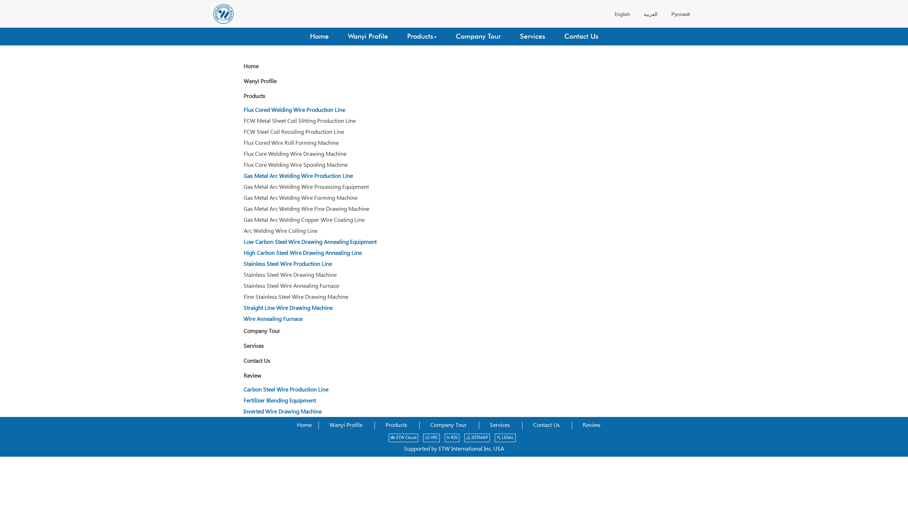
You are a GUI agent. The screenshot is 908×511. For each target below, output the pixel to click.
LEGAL (507, 437)
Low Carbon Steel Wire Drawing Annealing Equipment (310, 242)
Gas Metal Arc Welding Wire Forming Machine (301, 198)
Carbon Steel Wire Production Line (286, 390)
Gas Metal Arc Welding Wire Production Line (298, 176)
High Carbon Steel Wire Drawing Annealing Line (303, 253)
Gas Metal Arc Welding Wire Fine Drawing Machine (306, 209)
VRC (434, 437)
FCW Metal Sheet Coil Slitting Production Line (300, 121)
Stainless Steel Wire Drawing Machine (290, 275)
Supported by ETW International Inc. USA (454, 449)
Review (252, 376)
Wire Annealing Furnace (273, 319)
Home (251, 66)
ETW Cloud (405, 437)
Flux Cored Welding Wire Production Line (294, 110)
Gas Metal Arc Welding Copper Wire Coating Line (304, 220)
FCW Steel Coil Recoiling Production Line (294, 132)
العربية (651, 14)
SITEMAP (479, 437)
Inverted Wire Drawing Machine (283, 412)
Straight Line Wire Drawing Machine (288, 308)
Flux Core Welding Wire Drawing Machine (295, 154)
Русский (680, 14)
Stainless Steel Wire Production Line (288, 264)
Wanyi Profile (260, 81)
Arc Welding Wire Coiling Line (280, 231)
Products (254, 96)
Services (254, 346)
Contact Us (257, 361)
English (622, 14)
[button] (421, 36)
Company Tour (262, 331)
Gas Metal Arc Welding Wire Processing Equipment (306, 187)
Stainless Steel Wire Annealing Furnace (291, 286)
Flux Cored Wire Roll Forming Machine (291, 143)
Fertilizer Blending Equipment (280, 401)
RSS (454, 437)
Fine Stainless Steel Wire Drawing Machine (296, 297)
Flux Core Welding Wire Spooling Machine (296, 165)
